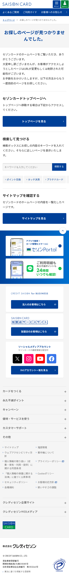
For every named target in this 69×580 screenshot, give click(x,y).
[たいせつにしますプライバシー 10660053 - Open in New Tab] (59, 572)
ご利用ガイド (30, 12)
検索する (59, 167)
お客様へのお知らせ (51, 12)
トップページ (9, 20)
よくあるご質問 (11, 12)
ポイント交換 (14, 180)
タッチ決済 (34, 180)
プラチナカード (55, 180)
